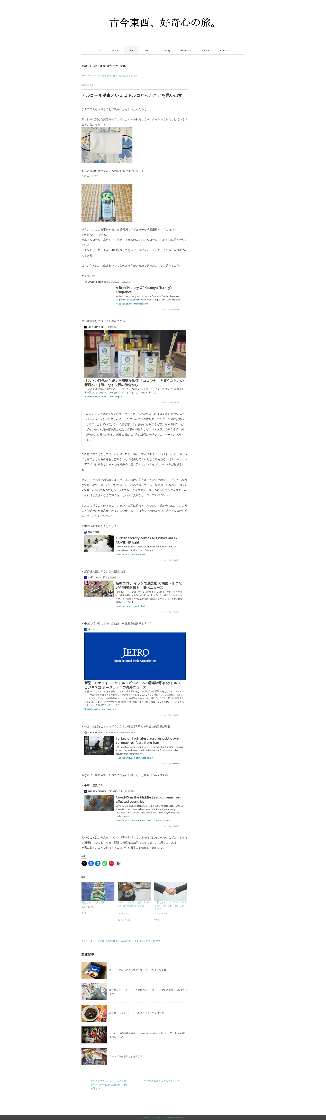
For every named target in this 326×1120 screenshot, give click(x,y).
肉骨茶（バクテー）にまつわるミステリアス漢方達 (136, 1013)
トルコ (93, 66)
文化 (123, 66)
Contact (224, 50)
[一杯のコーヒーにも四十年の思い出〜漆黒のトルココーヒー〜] (134, 891)
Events (205, 50)
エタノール (118, 941)
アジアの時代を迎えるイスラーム (162, 1081)
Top (99, 50)
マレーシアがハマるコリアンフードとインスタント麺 (137, 970)
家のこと (112, 66)
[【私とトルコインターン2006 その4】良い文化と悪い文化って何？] (170, 891)
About (115, 50)
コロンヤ (144, 941)
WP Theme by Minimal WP (174, 1117)
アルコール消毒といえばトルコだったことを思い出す (115, 76)
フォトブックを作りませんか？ (125, 1056)
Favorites (186, 50)
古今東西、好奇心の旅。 (152, 1117)
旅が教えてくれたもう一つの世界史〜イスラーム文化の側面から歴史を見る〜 (109, 1085)
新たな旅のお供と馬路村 (95, 902)
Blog (131, 50)
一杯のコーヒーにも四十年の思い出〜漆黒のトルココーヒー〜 (133, 906)
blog (85, 66)
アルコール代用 (105, 941)
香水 (158, 941)
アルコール (92, 941)
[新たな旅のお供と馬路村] (98, 891)
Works (148, 50)
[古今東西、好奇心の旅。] (163, 12)
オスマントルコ (131, 941)
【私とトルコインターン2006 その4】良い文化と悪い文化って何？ (170, 906)
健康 (102, 66)
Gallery (166, 50)
